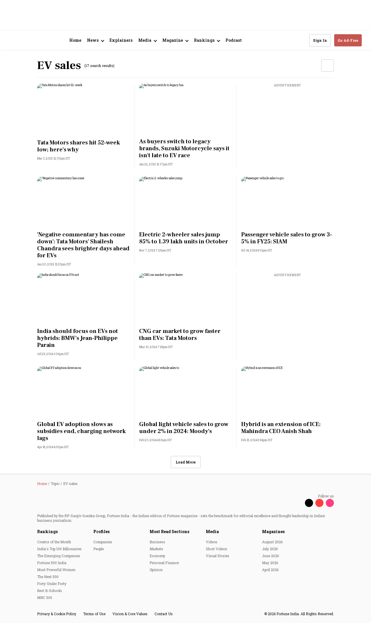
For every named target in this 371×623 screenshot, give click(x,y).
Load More (186, 462)
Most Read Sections (169, 531)
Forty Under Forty (51, 583)
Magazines (273, 531)
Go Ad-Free (348, 40)
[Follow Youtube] (319, 503)
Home (75, 40)
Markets (156, 548)
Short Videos (216, 548)
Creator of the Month (54, 541)
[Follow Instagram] (330, 503)
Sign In (320, 40)
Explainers (121, 40)
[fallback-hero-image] (83, 110)
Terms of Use (94, 613)
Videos (211, 541)
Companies (102, 541)
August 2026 (272, 541)
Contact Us (163, 613)
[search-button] (301, 40)
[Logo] (40, 40)
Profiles (101, 531)
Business (157, 541)
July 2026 (270, 548)
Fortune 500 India (51, 562)
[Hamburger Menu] (12, 40)
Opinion (156, 569)
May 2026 (270, 562)
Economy (157, 555)
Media (212, 531)
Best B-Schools (49, 590)
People (98, 548)
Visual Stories (217, 555)
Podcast (233, 40)
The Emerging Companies (58, 555)
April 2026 (270, 569)
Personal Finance (164, 562)
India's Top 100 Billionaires (59, 548)
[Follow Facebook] (298, 503)
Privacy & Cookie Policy (56, 613)
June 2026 (270, 555)
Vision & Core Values (130, 613)
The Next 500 (48, 576)
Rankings (47, 531)
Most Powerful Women (56, 569)
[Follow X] (309, 503)
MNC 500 (44, 597)
